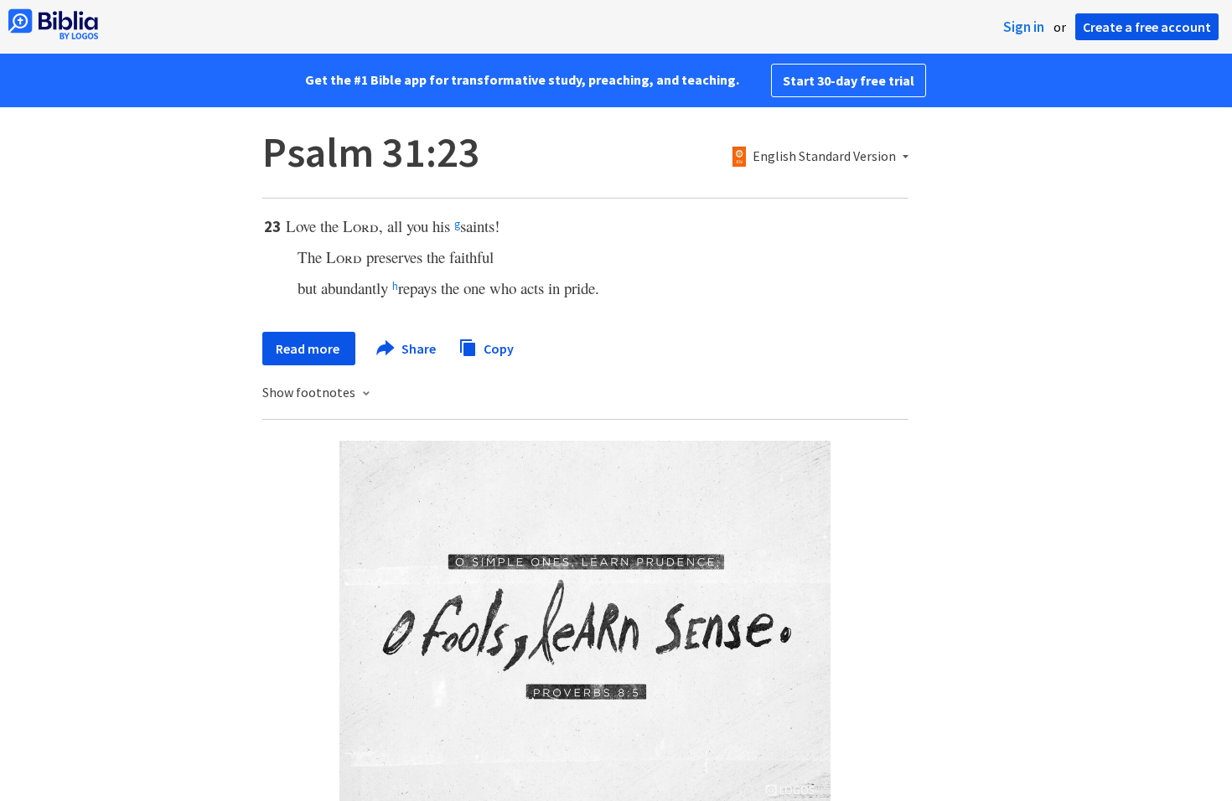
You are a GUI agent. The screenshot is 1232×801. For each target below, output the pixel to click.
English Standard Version (824, 156)
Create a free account (1147, 26)
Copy (497, 347)
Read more (309, 348)
